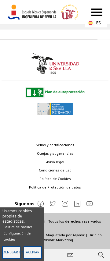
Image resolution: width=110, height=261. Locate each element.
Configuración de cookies (17, 236)
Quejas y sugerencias (55, 153)
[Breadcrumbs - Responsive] (55, 34)
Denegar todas (11, 252)
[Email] (70, 255)
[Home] (45, 12)
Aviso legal (55, 162)
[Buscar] (101, 255)
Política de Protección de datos (55, 187)
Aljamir (79, 235)
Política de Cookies (55, 178)
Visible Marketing (58, 240)
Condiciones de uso (55, 170)
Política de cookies (17, 227)
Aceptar (32, 252)
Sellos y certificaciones (55, 145)
